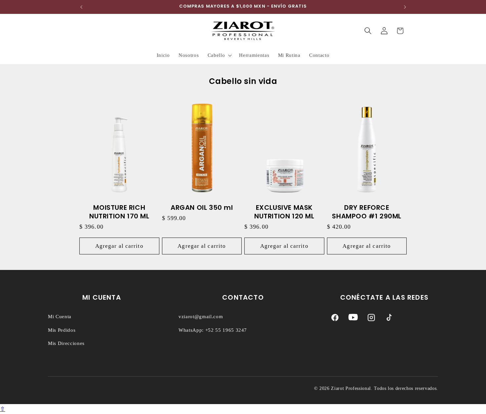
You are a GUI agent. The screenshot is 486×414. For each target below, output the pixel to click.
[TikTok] (389, 318)
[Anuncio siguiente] (405, 7)
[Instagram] (371, 318)
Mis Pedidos (61, 330)
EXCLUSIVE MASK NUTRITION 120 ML (284, 211)
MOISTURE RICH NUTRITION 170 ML (119, 211)
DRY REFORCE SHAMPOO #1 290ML (366, 211)
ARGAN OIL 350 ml (202, 207)
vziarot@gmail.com (201, 316)
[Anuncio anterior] (81, 7)
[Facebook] (335, 318)
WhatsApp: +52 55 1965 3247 (213, 330)
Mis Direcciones (66, 343)
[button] (219, 55)
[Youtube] (353, 319)
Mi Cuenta (59, 316)
